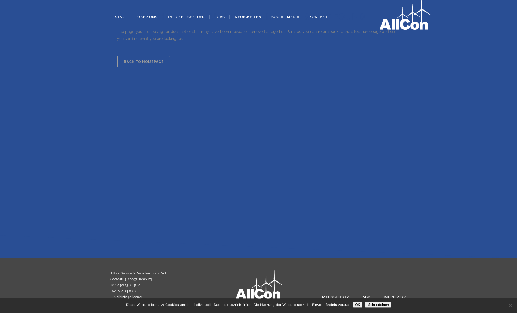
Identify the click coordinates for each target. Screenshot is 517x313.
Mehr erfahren (378, 305)
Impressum (395, 297)
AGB (366, 297)
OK (357, 305)
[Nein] (510, 305)
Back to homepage (144, 62)
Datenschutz (334, 297)
